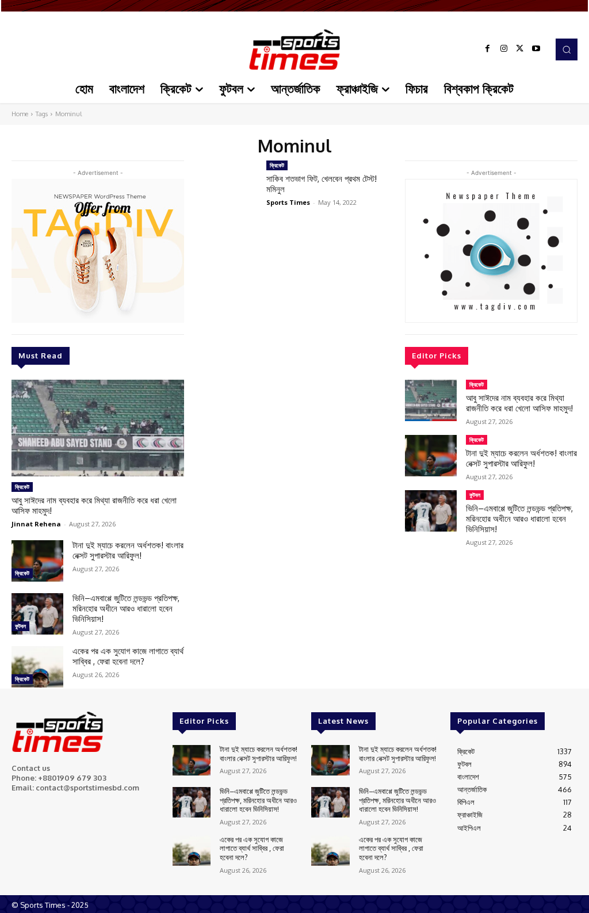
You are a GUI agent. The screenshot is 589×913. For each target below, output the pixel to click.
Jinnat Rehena (36, 523)
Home (20, 114)
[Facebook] (488, 49)
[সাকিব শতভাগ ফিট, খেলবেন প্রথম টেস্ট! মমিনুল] (225, 184)
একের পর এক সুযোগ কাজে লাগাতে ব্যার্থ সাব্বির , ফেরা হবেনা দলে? (127, 656)
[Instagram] (504, 49)
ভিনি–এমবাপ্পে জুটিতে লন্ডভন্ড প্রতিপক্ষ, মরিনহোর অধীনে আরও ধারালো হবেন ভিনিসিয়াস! (125, 608)
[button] (566, 49)
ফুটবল (20, 626)
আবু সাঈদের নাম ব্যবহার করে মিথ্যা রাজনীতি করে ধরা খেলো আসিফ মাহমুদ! (94, 505)
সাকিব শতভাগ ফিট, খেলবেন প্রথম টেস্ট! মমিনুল (321, 183)
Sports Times (288, 202)
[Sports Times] (294, 49)
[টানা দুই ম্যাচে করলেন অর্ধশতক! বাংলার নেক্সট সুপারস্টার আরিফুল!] (37, 561)
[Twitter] (520, 49)
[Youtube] (536, 49)
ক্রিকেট (22, 487)
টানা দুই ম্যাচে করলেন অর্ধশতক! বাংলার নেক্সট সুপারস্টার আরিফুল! (127, 550)
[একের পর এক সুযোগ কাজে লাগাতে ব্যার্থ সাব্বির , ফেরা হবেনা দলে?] (37, 666)
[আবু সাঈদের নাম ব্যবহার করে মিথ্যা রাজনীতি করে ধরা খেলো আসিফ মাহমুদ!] (98, 428)
